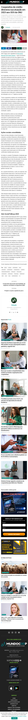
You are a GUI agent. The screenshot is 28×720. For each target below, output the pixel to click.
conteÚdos (9, 269)
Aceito (14, 718)
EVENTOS (14, 705)
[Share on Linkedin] (3, 48)
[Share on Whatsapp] (19, 48)
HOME (14, 698)
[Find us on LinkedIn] (9, 632)
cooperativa (16, 269)
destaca (13, 271)
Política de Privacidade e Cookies (19, 716)
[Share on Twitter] (14, 48)
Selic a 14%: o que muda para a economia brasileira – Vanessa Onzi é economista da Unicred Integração (12, 619)
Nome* (4, 527)
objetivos (22, 273)
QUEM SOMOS (14, 700)
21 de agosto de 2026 (6, 376)
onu (6, 275)
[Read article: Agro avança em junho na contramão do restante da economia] (14, 567)
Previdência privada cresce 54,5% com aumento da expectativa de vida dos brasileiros (12, 400)
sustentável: (15, 275)
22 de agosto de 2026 (6, 348)
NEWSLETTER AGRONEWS (14, 709)
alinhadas (15, 267)
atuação (4, 269)
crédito (22, 269)
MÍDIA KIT (14, 711)
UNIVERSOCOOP (14, 703)
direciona (19, 271)
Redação (8, 27)
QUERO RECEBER (14, 534)
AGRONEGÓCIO (5, 572)
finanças (16, 273)
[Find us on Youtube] (19, 632)
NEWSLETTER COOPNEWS (14, 707)
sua (9, 275)
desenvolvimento (6, 271)
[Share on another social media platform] (24, 48)
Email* (4, 522)
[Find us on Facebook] (16, 632)
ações (9, 267)
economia (4, 273)
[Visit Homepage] (15, 2)
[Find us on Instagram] (12, 632)
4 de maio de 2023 (16, 27)
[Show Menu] (1, 2)
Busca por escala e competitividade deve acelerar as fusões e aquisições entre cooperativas (12, 372)
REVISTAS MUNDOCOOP (14, 702)
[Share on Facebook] (8, 48)
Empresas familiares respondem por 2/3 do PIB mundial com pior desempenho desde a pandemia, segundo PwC (13, 344)
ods (3, 275)
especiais (10, 273)
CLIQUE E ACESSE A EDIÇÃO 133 (14, 680)
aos (20, 267)
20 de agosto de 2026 (6, 432)
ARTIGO (4, 614)
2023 (5, 267)
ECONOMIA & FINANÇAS (7, 339)
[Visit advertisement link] (14, 503)
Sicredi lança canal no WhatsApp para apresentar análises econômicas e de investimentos (11, 428)
